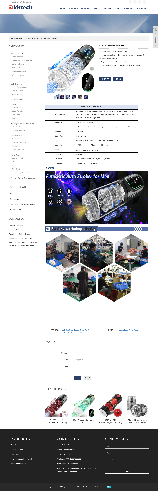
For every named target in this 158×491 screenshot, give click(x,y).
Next (92, 69)
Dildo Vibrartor (17, 111)
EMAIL (118, 79)
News (96, 9)
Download (107, 9)
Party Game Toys (17, 155)
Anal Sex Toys (16, 136)
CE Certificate (15, 209)
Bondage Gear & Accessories (22, 124)
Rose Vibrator (17, 57)
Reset (87, 378)
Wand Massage (18, 75)
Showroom (14, 199)
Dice (14, 162)
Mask (14, 165)
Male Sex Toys (35, 38)
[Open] (155, 37)
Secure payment (16, 450)
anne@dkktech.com (22, 234)
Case (118, 9)
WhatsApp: (65, 353)
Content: (66, 366)
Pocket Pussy (17, 91)
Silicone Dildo (17, 107)
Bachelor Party (18, 158)
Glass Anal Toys (18, 150)
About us (73, 9)
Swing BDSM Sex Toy (20, 130)
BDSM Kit (16, 127)
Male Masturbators (49, 38)
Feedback (129, 9)
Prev (50, 69)
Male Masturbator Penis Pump (126, 330)
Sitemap (103, 487)
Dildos (13, 104)
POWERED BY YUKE (91, 487)
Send (77, 378)
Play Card (16, 169)
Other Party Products (20, 173)
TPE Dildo (16, 118)
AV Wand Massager (18, 100)
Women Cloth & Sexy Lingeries (23, 178)
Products (85, 9)
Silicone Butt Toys (19, 142)
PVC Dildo (16, 115)
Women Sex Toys (17, 53)
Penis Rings (16, 94)
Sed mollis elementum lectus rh (22, 204)
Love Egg (16, 79)
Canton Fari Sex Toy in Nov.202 (22, 194)
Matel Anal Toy (17, 139)
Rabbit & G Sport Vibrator (22, 60)
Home (62, 9)
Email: (67, 360)
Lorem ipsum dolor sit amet (21, 459)
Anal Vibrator (17, 146)
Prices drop (14, 454)
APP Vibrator (17, 68)
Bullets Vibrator (18, 64)
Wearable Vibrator (19, 71)
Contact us (142, 9)
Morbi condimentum (18, 464)
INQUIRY (105, 79)
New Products (15, 445)
